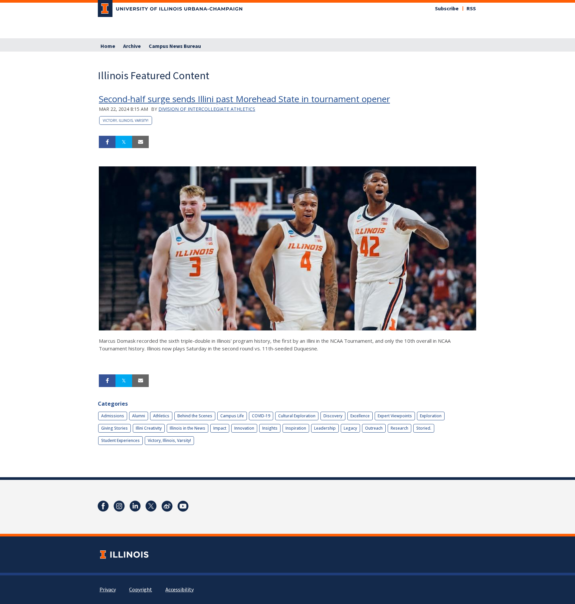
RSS (471, 8)
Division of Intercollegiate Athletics (206, 109)
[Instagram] (119, 506)
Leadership (325, 428)
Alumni (138, 416)
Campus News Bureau (175, 46)
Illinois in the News (187, 428)
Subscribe (447, 8)
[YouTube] (183, 506)
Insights (270, 428)
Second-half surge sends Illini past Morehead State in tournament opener (244, 99)
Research (399, 428)
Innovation (244, 428)
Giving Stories (114, 428)
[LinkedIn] (135, 506)
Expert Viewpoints (395, 416)
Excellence (360, 416)
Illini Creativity (149, 428)
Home (107, 46)
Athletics (161, 416)
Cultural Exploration (296, 416)
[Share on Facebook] (107, 142)
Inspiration (296, 428)
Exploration (431, 416)
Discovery (332, 416)
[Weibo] (167, 506)
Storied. (423, 428)
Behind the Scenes (194, 416)
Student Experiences (120, 440)
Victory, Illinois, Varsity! (125, 120)
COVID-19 (261, 416)
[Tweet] (123, 142)
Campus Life (232, 416)
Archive (132, 46)
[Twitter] (151, 506)
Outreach (374, 428)
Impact (219, 428)
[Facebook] (103, 506)
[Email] (140, 142)
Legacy (350, 428)
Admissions (112, 416)
